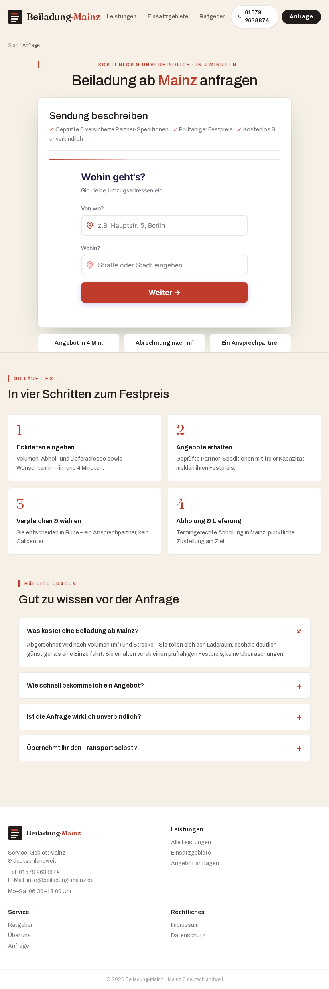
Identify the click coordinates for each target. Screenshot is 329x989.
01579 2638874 (257, 17)
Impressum (185, 925)
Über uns (19, 935)
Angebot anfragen (195, 863)
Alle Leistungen (191, 842)
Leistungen (121, 17)
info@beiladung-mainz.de (60, 880)
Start (13, 45)
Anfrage (301, 17)
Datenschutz (188, 935)
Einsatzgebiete (168, 17)
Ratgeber (212, 17)
